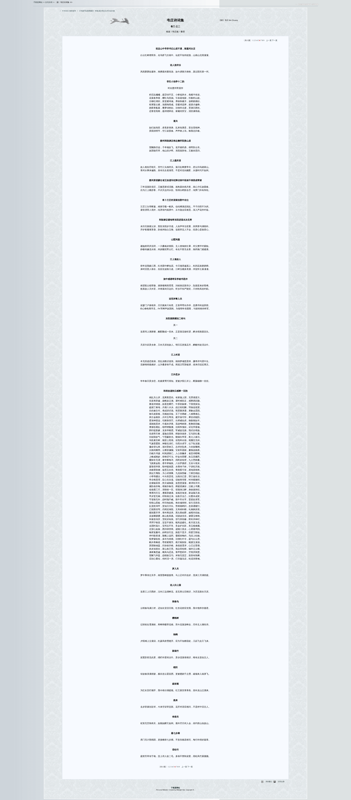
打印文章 (281, 782)
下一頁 (274, 40)
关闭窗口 (269, 782)
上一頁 (268, 40)
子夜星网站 (37, 2)
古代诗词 (48, 2)
